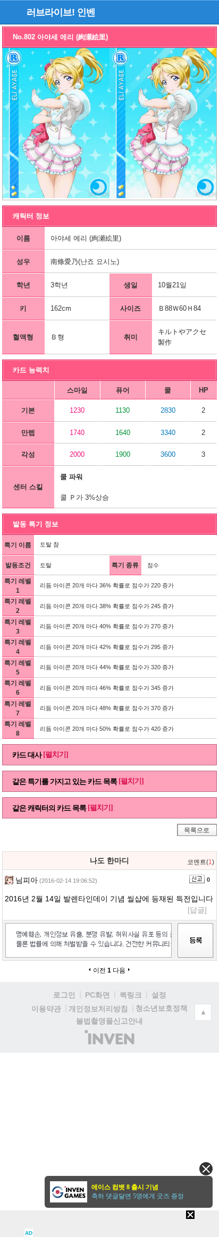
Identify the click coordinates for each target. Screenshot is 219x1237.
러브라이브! (50, 12)
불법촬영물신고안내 (109, 1021)
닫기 (206, 1168)
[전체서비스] (206, 12)
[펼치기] (55, 754)
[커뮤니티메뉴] (11, 12)
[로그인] (187, 12)
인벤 (86, 12)
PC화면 (97, 995)
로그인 (64, 995)
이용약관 (46, 1008)
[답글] (197, 910)
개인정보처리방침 (98, 1008)
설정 (158, 995)
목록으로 (196, 830)
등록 (196, 950)
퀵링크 (131, 995)
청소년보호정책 (162, 1008)
